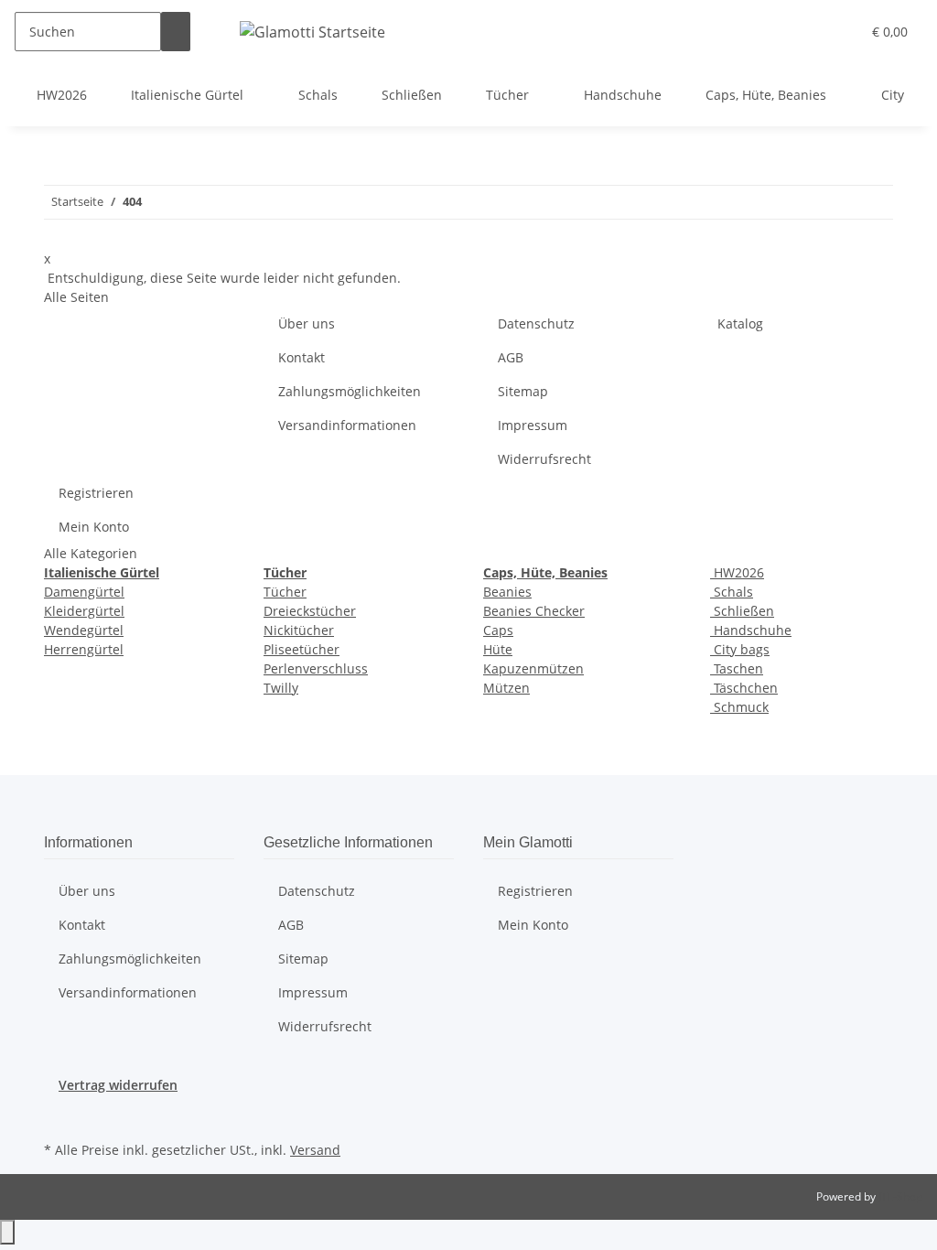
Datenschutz (536, 323)
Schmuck (739, 707)
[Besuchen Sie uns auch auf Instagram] (58, 1115)
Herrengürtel (84, 649)
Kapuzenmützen (533, 668)
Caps (498, 630)
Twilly (281, 687)
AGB (510, 357)
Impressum (532, 425)
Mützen (506, 687)
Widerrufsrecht (544, 459)
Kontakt (301, 357)
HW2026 (737, 572)
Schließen (742, 611)
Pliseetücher (301, 649)
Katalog (740, 323)
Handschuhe (751, 630)
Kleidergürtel (84, 611)
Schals (731, 591)
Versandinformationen (347, 425)
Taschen (736, 668)
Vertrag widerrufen (118, 1085)
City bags (740, 649)
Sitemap (523, 391)
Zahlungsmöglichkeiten (349, 391)
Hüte (497, 649)
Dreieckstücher (310, 611)
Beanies (507, 591)
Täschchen (744, 687)
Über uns (306, 323)
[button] (809, 31)
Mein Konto (94, 526)
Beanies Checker (534, 611)
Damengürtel (84, 591)
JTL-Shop (900, 1196)
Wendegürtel (84, 630)
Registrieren (96, 492)
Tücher (285, 591)
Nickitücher (299, 630)
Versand (315, 1149)
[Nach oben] (7, 1232)
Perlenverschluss (316, 668)
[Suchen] (175, 31)
